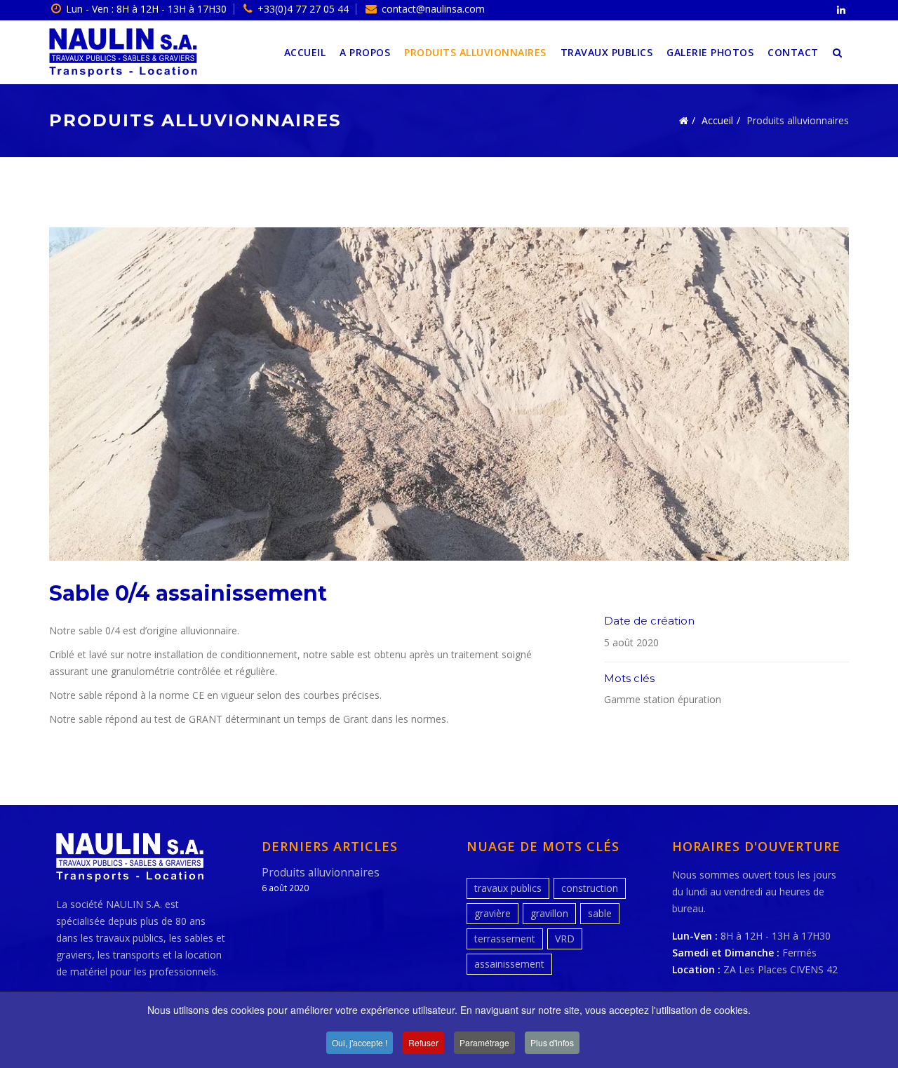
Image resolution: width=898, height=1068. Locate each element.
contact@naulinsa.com (433, 8)
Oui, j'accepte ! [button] (359, 1042)
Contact (793, 52)
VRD (565, 938)
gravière (492, 913)
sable (600, 913)
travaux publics (508, 888)
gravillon (549, 913)
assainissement (509, 963)
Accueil (305, 52)
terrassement (504, 938)
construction (589, 888)
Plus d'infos (552, 1042)
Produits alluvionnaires (475, 52)
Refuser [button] (423, 1042)
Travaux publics (607, 52)
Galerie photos (709, 52)
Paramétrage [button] (484, 1042)
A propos (365, 52)
